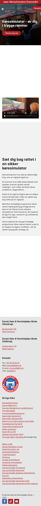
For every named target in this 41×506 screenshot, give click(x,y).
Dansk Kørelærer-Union (12, 446)
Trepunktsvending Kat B (12, 426)
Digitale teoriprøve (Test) (12, 434)
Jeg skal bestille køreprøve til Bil (15, 481)
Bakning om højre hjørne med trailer (18, 421)
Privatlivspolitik (8, 410)
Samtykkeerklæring (10, 452)
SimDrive (6, 457)
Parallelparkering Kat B (12, 424)
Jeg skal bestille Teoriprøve (13, 467)
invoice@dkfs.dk (17, 368)
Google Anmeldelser (11, 459)
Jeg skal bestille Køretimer (13, 470)
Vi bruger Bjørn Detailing (13, 437)
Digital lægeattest (9, 465)
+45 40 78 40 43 (12, 363)
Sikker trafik (7, 444)
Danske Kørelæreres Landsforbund (17, 408)
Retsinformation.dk (10, 449)
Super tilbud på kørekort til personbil (20, 2)
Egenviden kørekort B (11, 416)
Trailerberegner (9, 454)
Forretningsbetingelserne (13, 413)
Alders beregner (9, 429)
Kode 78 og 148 (9, 431)
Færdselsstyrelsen (10, 403)
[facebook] (4, 501)
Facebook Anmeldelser (12, 462)
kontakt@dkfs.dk (14, 365)
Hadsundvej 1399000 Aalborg (9, 347)
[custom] (10, 501)
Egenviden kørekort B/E (12, 418)
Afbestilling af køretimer (12, 478)
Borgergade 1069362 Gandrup (9, 330)
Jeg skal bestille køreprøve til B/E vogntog (20, 483)
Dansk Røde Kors (9, 405)
